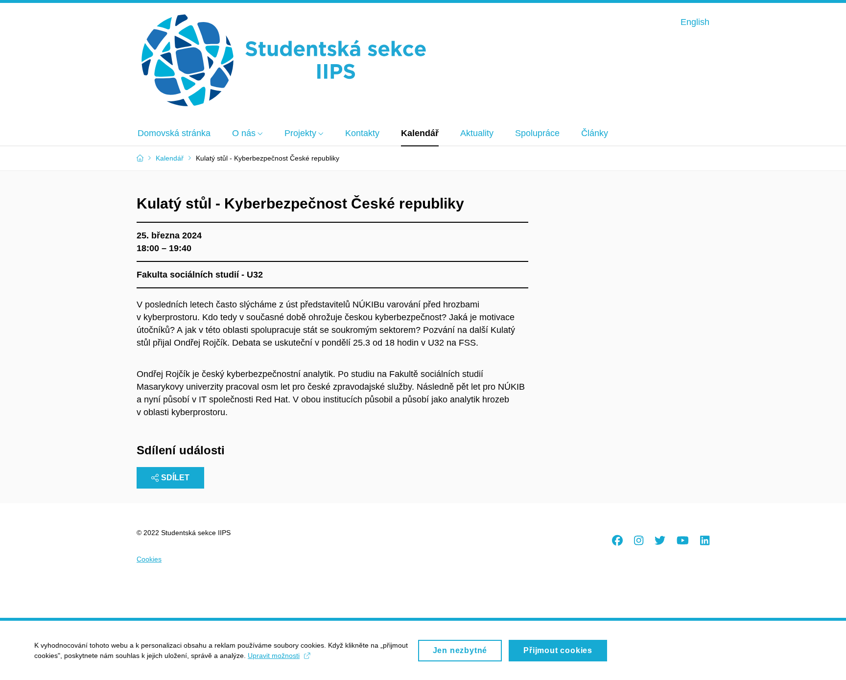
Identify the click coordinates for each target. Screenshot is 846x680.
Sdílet (175, 477)
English (695, 22)
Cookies (149, 559)
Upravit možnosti (274, 655)
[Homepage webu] (283, 61)
